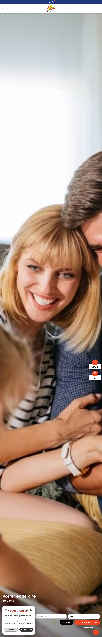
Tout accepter (26, 629)
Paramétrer (11, 629)
